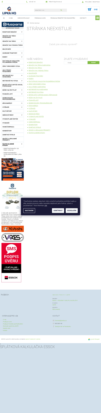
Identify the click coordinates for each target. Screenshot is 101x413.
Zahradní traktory (9, 53)
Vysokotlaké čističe (10, 119)
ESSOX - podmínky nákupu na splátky (65, 300)
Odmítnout (58, 210)
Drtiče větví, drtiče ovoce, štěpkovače (12, 85)
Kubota (5, 330)
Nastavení (29, 210)
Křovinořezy (7, 103)
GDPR (54, 305)
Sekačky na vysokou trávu (12, 45)
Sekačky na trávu (9, 41)
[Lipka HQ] (9, 10)
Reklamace (56, 309)
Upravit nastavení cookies (32, 339)
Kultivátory (7, 111)
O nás (11, 18)
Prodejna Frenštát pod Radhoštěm (62, 18)
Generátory (7, 131)
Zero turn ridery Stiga (11, 66)
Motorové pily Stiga (10, 81)
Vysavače (5, 123)
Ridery (4, 57)
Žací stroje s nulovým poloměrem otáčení (11, 61)
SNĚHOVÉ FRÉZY (8, 115)
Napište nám (7, 328)
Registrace (96, 2)
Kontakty (83, 18)
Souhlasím (71, 210)
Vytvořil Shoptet (95, 339)
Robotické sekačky (9, 32)
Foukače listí (7, 94)
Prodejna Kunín (40, 18)
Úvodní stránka (3, 18)
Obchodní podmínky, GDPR (61, 295)
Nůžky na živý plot (9, 90)
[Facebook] (2, 2)
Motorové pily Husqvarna (7, 76)
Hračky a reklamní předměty (9, 139)
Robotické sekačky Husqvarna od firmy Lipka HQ (13, 154)
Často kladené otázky (8, 144)
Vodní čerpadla (8, 127)
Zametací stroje (8, 135)
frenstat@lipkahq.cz (61, 320)
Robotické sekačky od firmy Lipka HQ (11, 149)
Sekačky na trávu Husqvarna (9, 36)
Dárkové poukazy (24, 18)
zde (45, 205)
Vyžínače (5, 107)
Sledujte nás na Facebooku (63, 326)
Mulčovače (6, 49)
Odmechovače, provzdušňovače (8, 98)
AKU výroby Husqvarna (6, 70)
